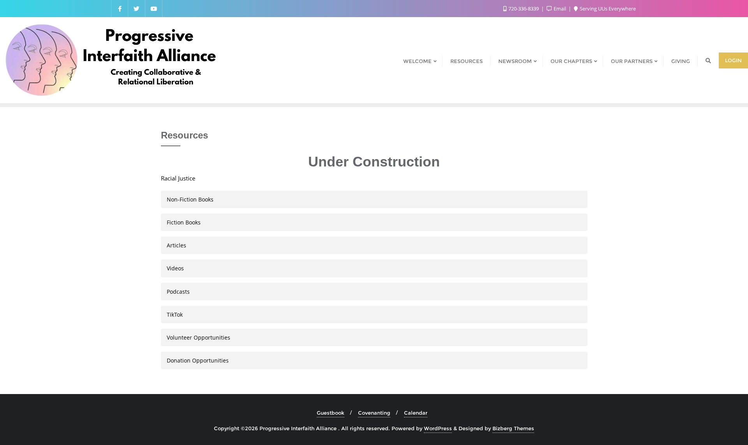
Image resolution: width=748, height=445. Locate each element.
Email (559, 8)
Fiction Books (184, 222)
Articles (176, 245)
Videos (175, 268)
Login (733, 60)
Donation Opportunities (198, 360)
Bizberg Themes (513, 428)
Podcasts (178, 291)
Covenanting (374, 413)
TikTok (175, 314)
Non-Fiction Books (190, 199)
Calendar (415, 413)
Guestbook (330, 413)
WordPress (438, 428)
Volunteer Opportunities (198, 337)
